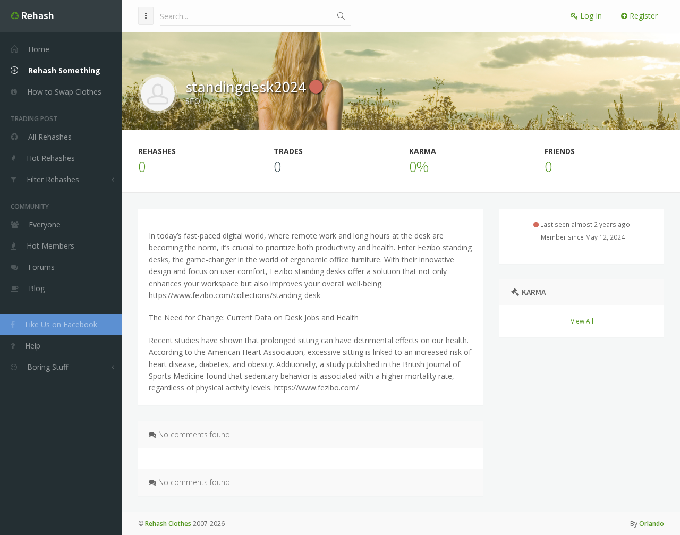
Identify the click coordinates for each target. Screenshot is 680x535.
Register (642, 16)
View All (582, 321)
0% (419, 166)
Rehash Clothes (168, 523)
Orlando (651, 523)
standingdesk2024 (247, 87)
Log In (590, 16)
